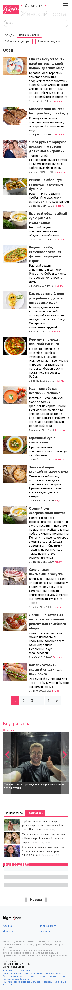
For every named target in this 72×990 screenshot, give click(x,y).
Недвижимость (48, 926)
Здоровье (57, 100)
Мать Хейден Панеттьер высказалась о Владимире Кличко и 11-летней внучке (44, 838)
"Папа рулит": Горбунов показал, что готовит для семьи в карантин (47, 146)
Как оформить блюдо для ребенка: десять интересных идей (46, 298)
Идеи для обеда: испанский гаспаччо (44, 390)
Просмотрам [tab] (35, 813)
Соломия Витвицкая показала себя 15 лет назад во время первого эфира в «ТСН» (43, 851)
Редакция (25, 970)
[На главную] (45, 14)
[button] (7, 761)
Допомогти (33, 5)
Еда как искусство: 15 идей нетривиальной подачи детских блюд (46, 63)
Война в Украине (29, 35)
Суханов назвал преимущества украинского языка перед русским (34, 786)
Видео (55, 690)
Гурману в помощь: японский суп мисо (44, 341)
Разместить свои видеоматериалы (19, 976)
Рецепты (59, 134)
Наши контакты (10, 970)
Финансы (44, 931)
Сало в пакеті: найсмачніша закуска (46, 571)
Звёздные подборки (17, 41)
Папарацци (59, 171)
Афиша (7, 926)
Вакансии (7, 984)
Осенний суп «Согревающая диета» (47, 510)
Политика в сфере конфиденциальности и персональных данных (34, 981)
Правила (38, 973)
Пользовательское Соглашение (17, 979)
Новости (8, 931)
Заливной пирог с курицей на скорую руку (49, 469)
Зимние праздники (49, 41)
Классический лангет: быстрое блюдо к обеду (48, 111)
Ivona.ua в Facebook (12, 973)
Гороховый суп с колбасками (42, 440)
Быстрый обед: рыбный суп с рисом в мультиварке (48, 218)
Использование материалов (52, 976)
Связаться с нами (53, 973)
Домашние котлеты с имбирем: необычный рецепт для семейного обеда (47, 621)
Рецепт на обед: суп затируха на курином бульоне (46, 184)
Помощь (28, 973)
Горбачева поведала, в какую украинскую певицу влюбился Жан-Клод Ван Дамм (43, 825)
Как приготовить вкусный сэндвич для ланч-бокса (46, 669)
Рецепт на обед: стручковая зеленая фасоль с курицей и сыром (45, 254)
